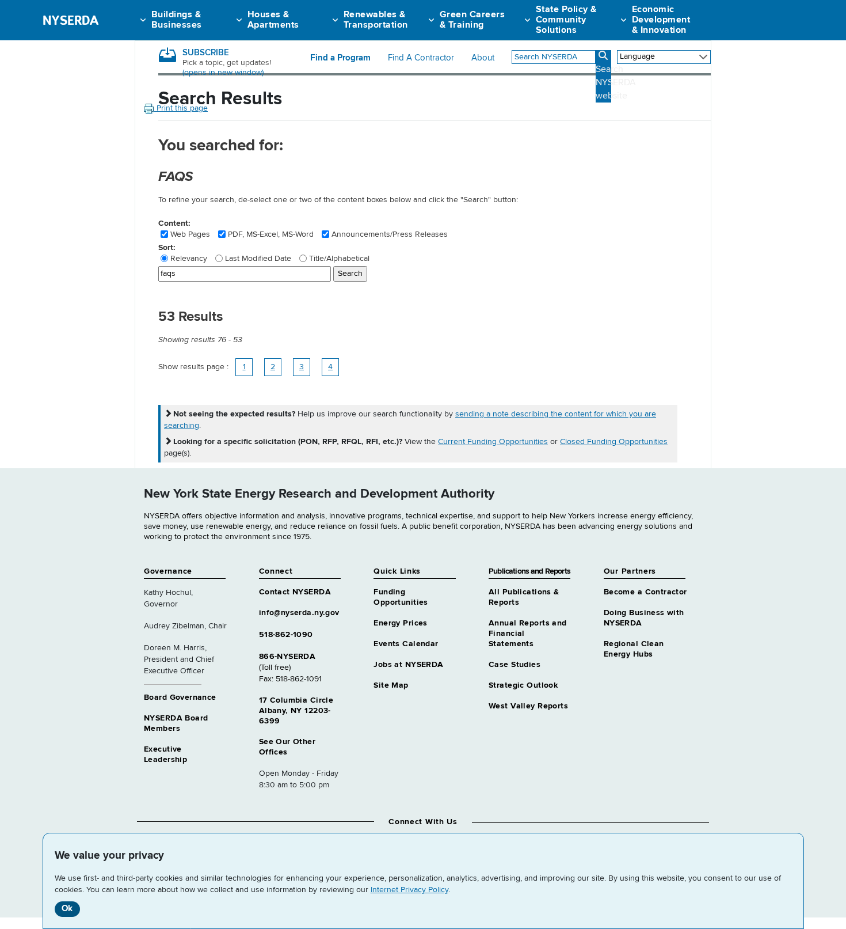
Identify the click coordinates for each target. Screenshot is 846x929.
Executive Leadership (165, 754)
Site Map (391, 685)
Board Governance (180, 697)
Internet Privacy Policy (409, 890)
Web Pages (190, 234)
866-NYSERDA (287, 657)
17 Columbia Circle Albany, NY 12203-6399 (296, 710)
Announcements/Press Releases (389, 234)
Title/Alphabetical (339, 259)
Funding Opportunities (401, 597)
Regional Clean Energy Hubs (634, 649)
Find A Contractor (421, 58)
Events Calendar (406, 644)
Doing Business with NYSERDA (644, 618)
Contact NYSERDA (295, 592)
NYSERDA (70, 20)
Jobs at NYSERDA (408, 665)
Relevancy (188, 259)
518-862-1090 (286, 635)
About (482, 58)
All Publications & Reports (524, 597)
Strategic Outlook (523, 685)
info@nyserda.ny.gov (299, 613)
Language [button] (637, 56)
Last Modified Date (258, 259)
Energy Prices (400, 623)
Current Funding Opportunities (493, 442)
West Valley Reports (528, 706)
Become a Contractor (645, 592)
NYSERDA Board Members (176, 723)
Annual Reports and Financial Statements (528, 633)
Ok (67, 908)
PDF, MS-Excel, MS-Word (271, 234)
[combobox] (554, 57)
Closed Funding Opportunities (614, 442)
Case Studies (514, 665)
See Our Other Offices (287, 747)
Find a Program (340, 58)
